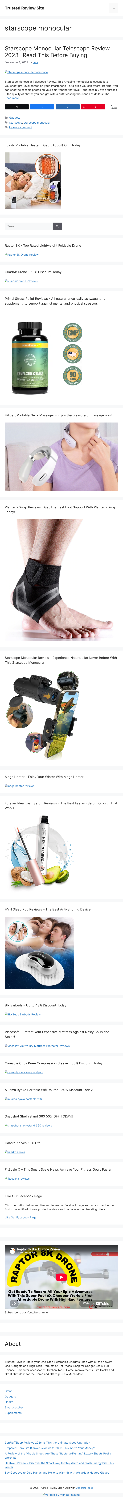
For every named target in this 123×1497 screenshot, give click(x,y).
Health (9, 1402)
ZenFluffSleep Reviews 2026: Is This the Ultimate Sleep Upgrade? (47, 1442)
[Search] (57, 226)
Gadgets (14, 117)
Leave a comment (20, 127)
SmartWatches (14, 1407)
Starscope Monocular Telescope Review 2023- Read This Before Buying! (57, 51)
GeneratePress (84, 1487)
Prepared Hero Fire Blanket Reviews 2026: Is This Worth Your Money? (50, 1448)
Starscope (15, 122)
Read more (12, 98)
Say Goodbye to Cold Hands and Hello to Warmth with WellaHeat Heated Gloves (57, 1472)
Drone (8, 1391)
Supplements (13, 1413)
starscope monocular (37, 122)
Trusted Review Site (24, 8)
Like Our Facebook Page (20, 1217)
